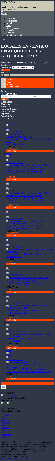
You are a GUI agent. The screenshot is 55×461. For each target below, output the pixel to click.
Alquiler (9, 23)
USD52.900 (12, 376)
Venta (8, 25)
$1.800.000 (12, 205)
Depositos (6, 435)
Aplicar (4, 99)
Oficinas (5, 425)
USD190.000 (12, 289)
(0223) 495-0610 (10, 395)
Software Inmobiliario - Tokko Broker (17, 459)
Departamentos (8, 418)
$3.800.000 (12, 261)
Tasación (10, 30)
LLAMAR (11, 18)
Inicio (3, 62)
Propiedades (11, 21)
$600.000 (12, 317)
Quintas (5, 423)
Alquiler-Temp (39, 62)
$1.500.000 (12, 176)
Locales (11, 62)
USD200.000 (12, 345)
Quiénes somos (12, 28)
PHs (4, 432)
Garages (5, 430)
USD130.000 (12, 233)
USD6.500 (12, 148)
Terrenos (6, 416)
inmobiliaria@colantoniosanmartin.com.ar (18, 7)
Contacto (10, 33)
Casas (4, 420)
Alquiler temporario (14, 35)
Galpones (6, 437)
